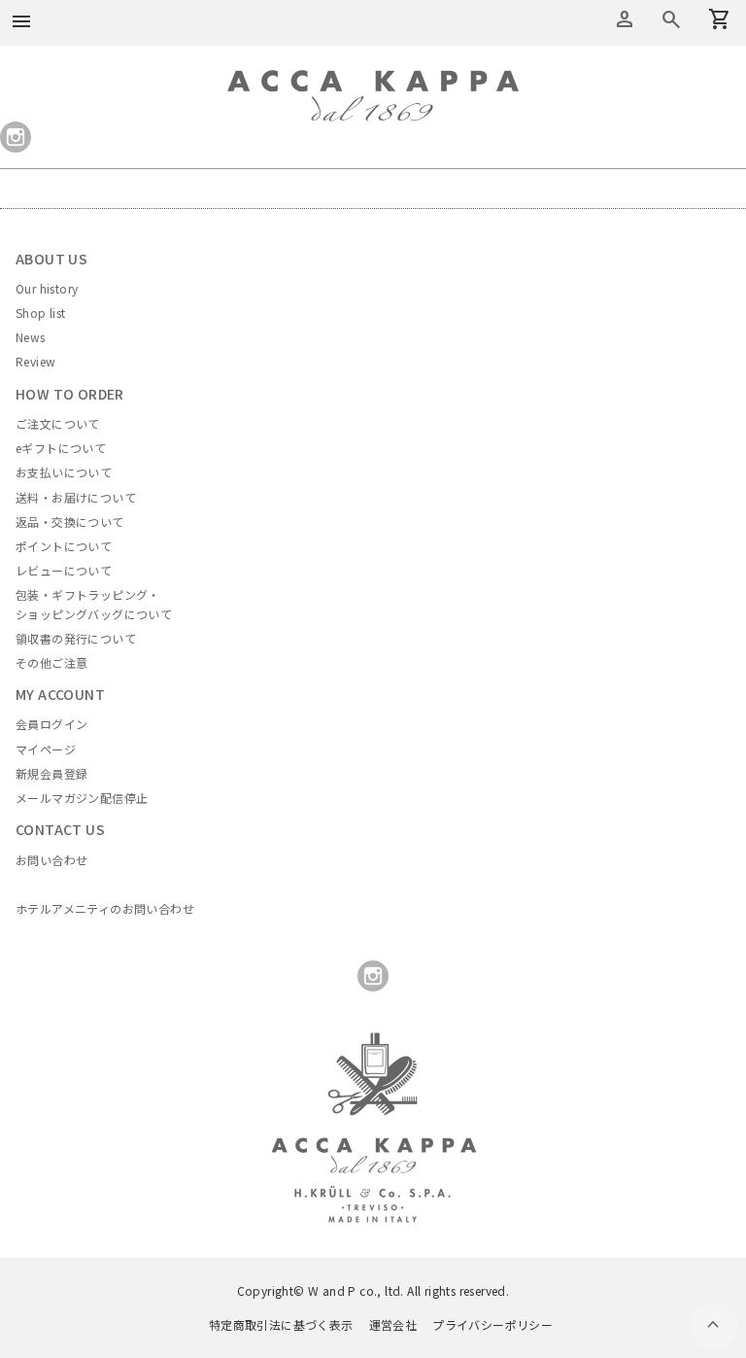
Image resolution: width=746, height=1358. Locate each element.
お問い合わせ (51, 860)
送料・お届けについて (76, 497)
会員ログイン (51, 723)
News (31, 337)
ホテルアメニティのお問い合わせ (105, 908)
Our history (47, 288)
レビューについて (64, 570)
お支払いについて (64, 472)
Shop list (41, 312)
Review (35, 361)
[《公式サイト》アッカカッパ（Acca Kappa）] (373, 81)
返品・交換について (70, 521)
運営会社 (393, 1324)
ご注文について (58, 423)
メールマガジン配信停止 (82, 797)
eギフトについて (61, 447)
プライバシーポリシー (492, 1324)
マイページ (46, 749)
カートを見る (671, 19)
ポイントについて (64, 546)
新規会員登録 (51, 773)
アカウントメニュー (624, 19)
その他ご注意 (51, 662)
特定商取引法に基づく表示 (281, 1324)
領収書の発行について (76, 638)
